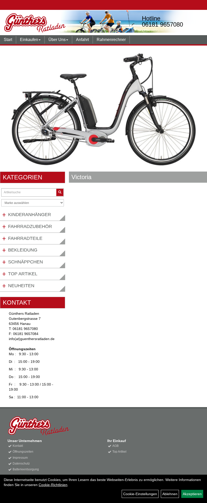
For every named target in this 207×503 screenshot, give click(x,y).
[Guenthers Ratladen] (50, 22)
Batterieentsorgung (26, 469)
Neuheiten (21, 285)
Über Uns (57, 39)
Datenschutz (21, 463)
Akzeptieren (192, 494)
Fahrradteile (25, 238)
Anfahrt (82, 39)
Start (8, 39)
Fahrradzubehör (30, 226)
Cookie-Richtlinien (53, 485)
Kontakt (18, 446)
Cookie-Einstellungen (140, 494)
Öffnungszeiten (23, 451)
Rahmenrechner (111, 39)
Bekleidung (22, 250)
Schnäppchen (25, 261)
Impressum (20, 457)
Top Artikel (22, 273)
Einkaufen (29, 39)
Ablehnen (169, 494)
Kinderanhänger (29, 214)
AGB (115, 446)
